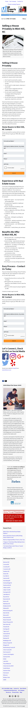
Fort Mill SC (6, 576)
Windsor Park (6, 677)
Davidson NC (6, 571)
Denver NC (5, 574)
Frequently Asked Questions (10, 690)
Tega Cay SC (6, 631)
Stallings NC (6, 629)
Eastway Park (6, 657)
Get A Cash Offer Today (7, 688)
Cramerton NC (6, 569)
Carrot (23, 706)
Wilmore (5, 675)
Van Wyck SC (6, 636)
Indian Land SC (6, 587)
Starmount (6, 673)
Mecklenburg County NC (9, 647)
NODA (4, 659)
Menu (24, 19)
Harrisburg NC (6, 580)
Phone (6, 159)
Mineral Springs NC (8, 610)
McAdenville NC (7, 606)
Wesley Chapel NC (7, 643)
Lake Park (5, 661)
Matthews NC (6, 603)
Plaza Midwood (7, 663)
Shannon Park (6, 670)
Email (5, 153)
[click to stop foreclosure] (14, 516)
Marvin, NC (6, 601)
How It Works (23, 688)
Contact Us (20, 1)
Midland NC (6, 608)
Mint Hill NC (6, 613)
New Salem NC (6, 624)
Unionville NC (6, 633)
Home (6, 1)
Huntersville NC (7, 585)
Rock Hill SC (6, 597)
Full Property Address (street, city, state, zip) (14, 147)
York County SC (7, 652)
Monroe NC (6, 615)
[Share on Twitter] (6, 381)
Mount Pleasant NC (8, 622)
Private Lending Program (14, 4)
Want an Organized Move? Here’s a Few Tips (14, 540)
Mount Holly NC (7, 620)
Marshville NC (6, 599)
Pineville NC (6, 627)
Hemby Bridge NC (7, 583)
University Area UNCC (8, 666)
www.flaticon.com (6, 370)
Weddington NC (7, 640)
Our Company (12, 1)
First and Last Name (9, 141)
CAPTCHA (6, 164)
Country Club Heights (8, 654)
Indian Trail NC (7, 590)
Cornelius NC (6, 567)
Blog (21, 692)
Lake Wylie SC (6, 594)
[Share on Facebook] (3, 381)
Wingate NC (6, 645)
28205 (4, 680)
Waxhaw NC (6, 638)
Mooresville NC (7, 617)
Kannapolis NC (7, 592)
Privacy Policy (15, 692)
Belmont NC (6, 562)
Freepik (14, 368)
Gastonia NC (6, 578)
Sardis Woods (6, 668)
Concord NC (6, 564)
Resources (8, 692)
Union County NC (7, 650)
